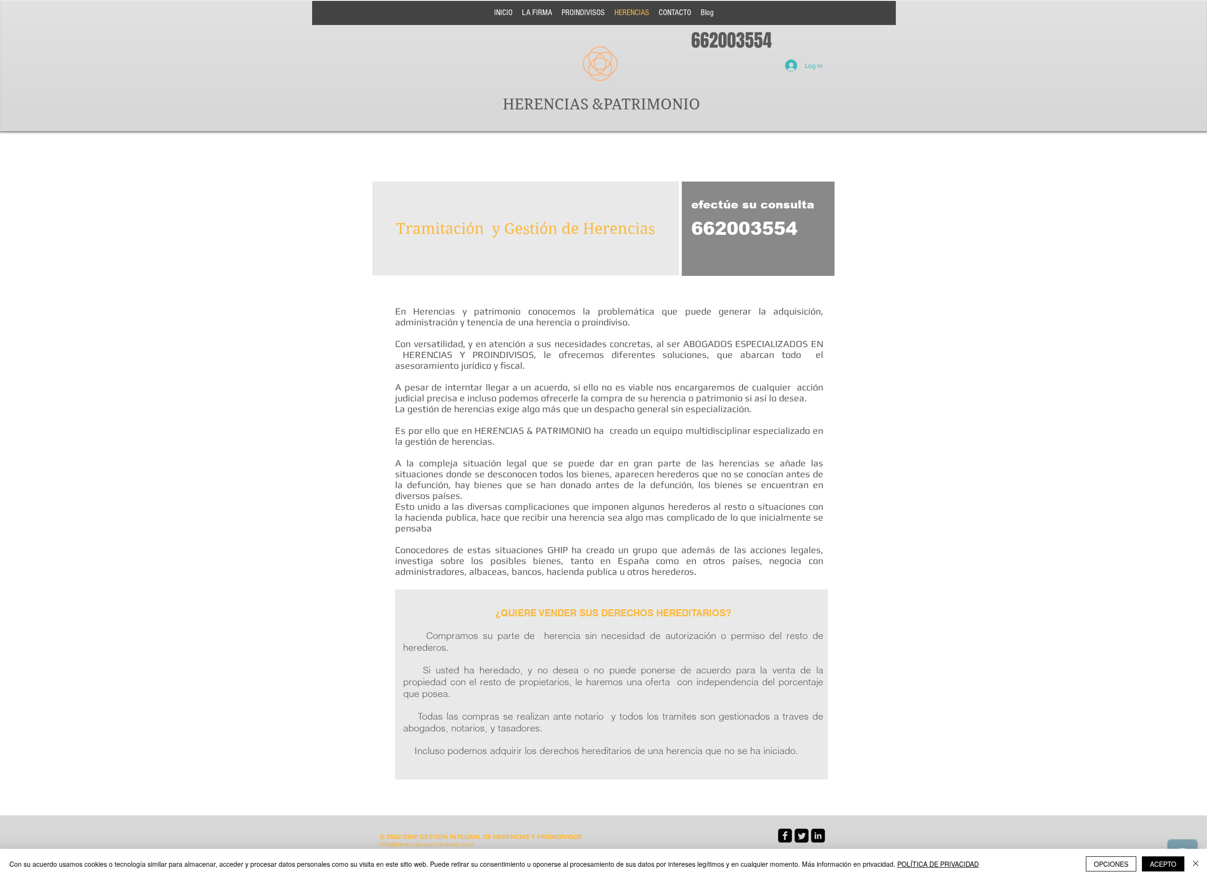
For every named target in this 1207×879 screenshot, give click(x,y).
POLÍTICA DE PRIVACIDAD (938, 864)
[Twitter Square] (801, 836)
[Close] (1195, 863)
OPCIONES (1111, 864)
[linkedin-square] (818, 836)
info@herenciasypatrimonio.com (427, 844)
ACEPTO (1163, 864)
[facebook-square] (785, 836)
